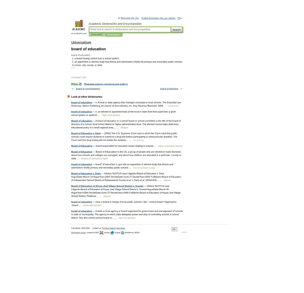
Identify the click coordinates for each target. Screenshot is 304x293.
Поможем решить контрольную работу (106, 84)
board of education (81, 102)
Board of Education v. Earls (86, 133)
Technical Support (109, 228)
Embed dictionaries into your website (158, 18)
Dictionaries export (78, 233)
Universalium (96, 34)
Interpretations (113, 34)
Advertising (120, 228)
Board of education (81, 121)
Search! (177, 29)
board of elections (169, 88)
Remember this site (130, 18)
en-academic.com (78, 33)
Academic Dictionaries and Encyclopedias (115, 23)
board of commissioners (88, 88)
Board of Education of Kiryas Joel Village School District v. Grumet (107, 186)
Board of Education (81, 146)
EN (179, 18)
